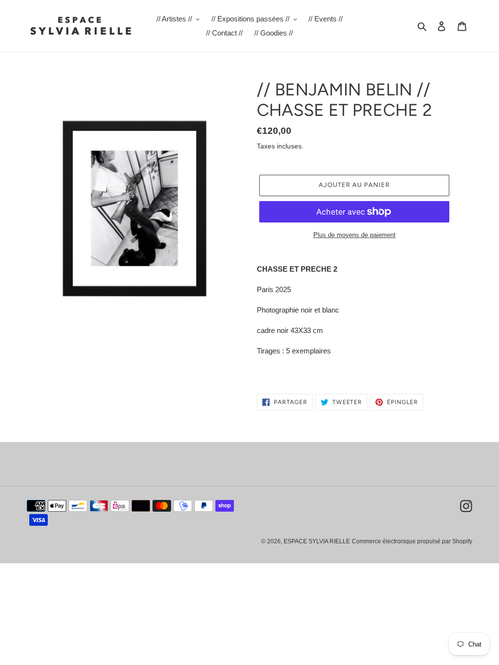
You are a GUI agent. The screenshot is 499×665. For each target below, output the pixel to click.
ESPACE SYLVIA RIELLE (317, 541)
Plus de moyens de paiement (354, 235)
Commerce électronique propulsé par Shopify (412, 541)
